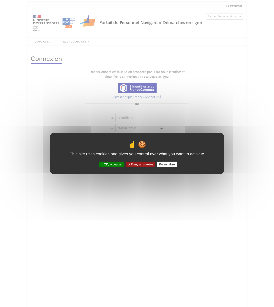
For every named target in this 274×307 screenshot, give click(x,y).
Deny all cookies (141, 164)
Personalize (167, 164)
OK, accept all (112, 164)
